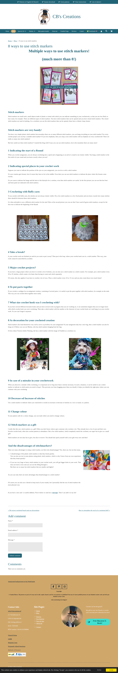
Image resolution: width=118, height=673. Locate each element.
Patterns (38, 617)
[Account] (101, 31)
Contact (38, 627)
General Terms (12, 635)
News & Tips (40, 621)
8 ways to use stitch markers (28, 41)
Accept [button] (111, 670)
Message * (11, 540)
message (55, 492)
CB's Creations (67, 16)
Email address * (13, 530)
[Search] (106, 31)
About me (39, 623)
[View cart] (111, 31)
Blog (15, 41)
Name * (10, 521)
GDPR (10, 639)
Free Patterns (40, 619)
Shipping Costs (12, 642)
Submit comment (15, 555)
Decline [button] (99, 670)
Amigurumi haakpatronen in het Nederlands (21, 581)
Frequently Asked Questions (16, 646)
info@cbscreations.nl (14, 611)
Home (10, 41)
